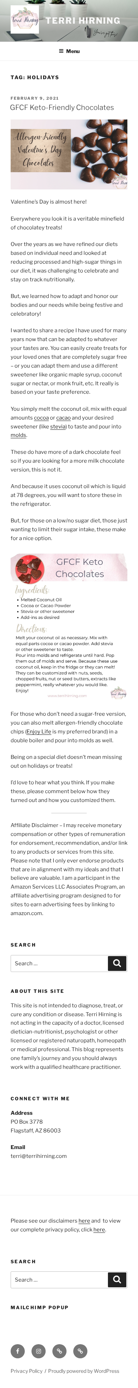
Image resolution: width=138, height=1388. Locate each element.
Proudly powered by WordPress (83, 1371)
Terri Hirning (83, 21)
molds (18, 435)
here (84, 1221)
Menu (73, 51)
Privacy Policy (26, 1371)
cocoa (41, 418)
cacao (63, 418)
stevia (57, 426)
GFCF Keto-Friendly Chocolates (62, 107)
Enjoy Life (39, 731)
